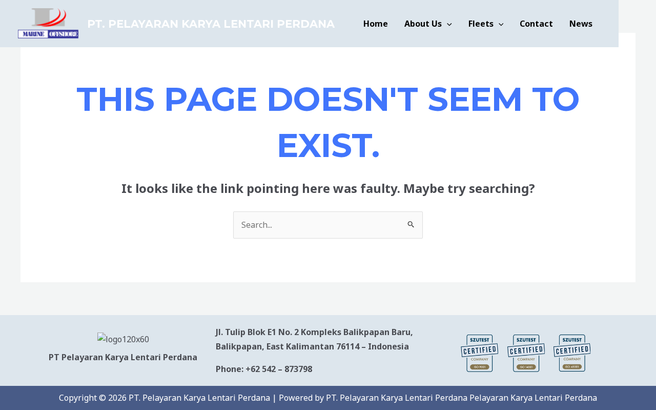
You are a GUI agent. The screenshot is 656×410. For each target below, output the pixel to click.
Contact (536, 23)
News (580, 23)
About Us (423, 23)
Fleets (481, 23)
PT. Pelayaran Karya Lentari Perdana (211, 23)
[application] (447, 23)
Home (375, 23)
